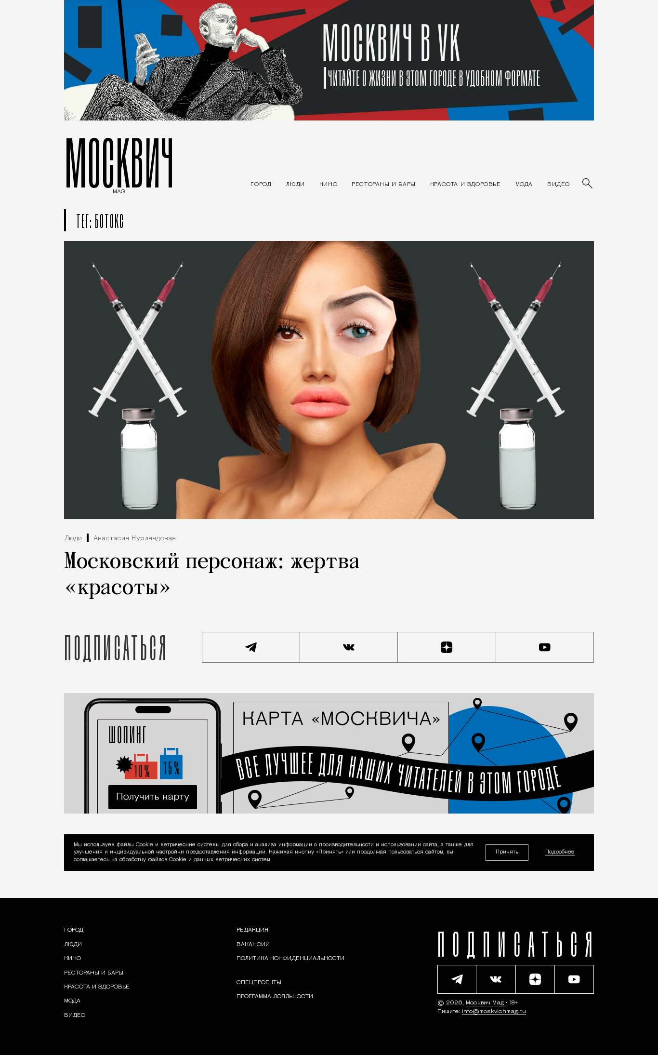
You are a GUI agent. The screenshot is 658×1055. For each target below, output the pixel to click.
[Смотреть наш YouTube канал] (545, 647)
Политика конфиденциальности (290, 959)
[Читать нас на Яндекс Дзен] (447, 647)
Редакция (252, 930)
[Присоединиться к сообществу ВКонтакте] (349, 647)
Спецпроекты (259, 983)
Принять (507, 852)
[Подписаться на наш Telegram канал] (251, 647)
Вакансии (253, 945)
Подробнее (560, 852)
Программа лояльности (275, 997)
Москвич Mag (486, 1003)
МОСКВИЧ (119, 162)
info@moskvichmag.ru (494, 1012)
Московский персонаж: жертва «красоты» (212, 575)
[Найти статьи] (588, 184)
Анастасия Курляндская (134, 538)
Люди (73, 538)
